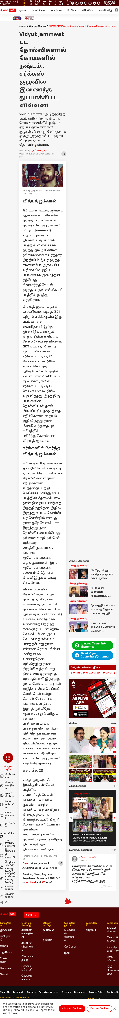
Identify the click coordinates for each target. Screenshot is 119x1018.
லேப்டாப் (70, 946)
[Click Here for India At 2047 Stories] (17, 18)
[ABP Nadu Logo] (8, 10)
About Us (5, 992)
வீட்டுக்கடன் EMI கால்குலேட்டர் (9, 867)
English (37, 3)
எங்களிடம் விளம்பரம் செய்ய (109, 3)
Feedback (18, 992)
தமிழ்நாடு (5, 938)
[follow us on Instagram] (90, 3)
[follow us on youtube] (86, 3)
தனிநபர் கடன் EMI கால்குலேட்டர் (10, 878)
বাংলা (56, 3)
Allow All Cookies (72, 1008)
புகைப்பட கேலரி (26, 968)
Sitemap (66, 992)
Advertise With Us (48, 992)
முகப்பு (23, 10)
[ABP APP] (80, 707)
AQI (6, 902)
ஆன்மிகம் (91, 924)
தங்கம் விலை (8, 888)
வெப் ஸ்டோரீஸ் (9, 804)
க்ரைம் (4, 946)
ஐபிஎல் (48, 939)
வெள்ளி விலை (9, 896)
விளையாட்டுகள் (9, 785)
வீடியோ (91, 930)
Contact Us (113, 992)
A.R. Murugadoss (31, 868)
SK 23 (45, 868)
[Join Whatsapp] (99, 3)
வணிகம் (104, 10)
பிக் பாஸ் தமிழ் (27, 958)
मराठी (44, 3)
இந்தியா (6, 930)
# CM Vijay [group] (109, 673)
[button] (8, 762)
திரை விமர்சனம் (9, 815)
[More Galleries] (113, 786)
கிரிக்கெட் (87, 10)
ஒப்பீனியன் (10, 825)
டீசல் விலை (111, 959)
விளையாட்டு (47, 924)
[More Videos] (113, 723)
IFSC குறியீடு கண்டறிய (9, 844)
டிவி (67, 953)
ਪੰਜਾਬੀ (50, 3)
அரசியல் (56, 10)
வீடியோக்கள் (10, 776)
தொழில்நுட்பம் (69, 924)
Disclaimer (80, 992)
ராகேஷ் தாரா (40, 151)
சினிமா (71, 10)
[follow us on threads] (81, 3)
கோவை (5, 968)
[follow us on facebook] (77, 3)
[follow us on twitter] (73, 3)
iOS (44, 882)
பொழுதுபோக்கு (37, 26)
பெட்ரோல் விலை (113, 949)
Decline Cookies (99, 1008)
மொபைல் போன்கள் (69, 935)
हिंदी (31, 3)
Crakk (53, 868)
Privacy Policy (96, 992)
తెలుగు (68, 3)
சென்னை (3, 960)
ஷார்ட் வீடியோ (9, 795)
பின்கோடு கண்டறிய (9, 856)
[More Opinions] (113, 850)
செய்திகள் (39, 10)
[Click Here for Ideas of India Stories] (30, 18)
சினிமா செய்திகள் (27, 934)
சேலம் (4, 974)
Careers (31, 992)
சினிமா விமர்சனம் (27, 947)
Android (31, 882)
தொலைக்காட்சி (27, 978)
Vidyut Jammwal (40, 863)
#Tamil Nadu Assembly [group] (87, 673)
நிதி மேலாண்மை (113, 970)
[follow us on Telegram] (94, 3)
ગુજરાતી (61, 3)
